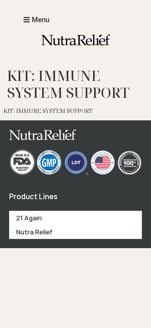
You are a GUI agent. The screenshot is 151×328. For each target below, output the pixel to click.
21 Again (29, 218)
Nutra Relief (34, 232)
